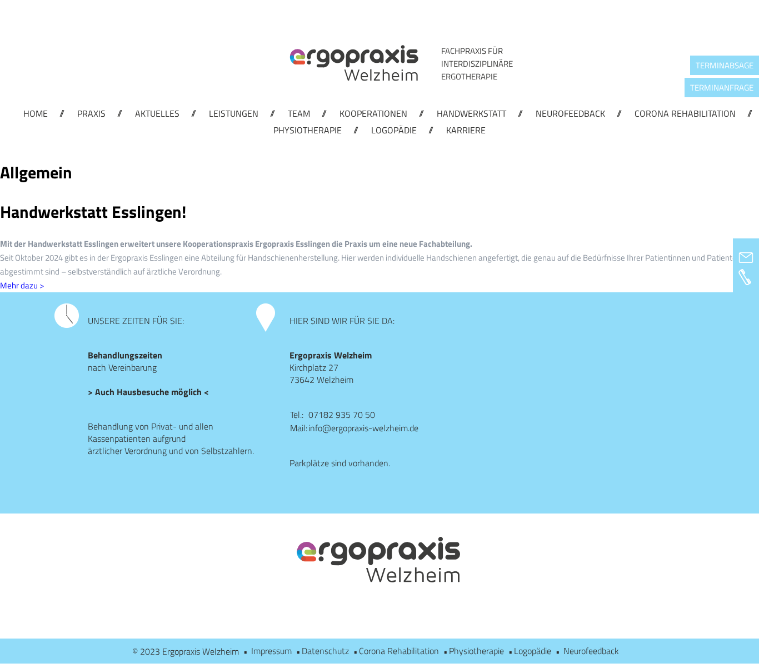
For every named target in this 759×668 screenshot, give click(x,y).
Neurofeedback (570, 113)
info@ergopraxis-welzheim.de (363, 428)
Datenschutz (325, 650)
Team (299, 113)
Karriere (466, 130)
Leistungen (233, 113)
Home (35, 113)
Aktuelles (157, 113)
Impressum (271, 650)
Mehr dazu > (22, 285)
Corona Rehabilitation (685, 113)
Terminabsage (724, 65)
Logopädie (394, 130)
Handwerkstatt (471, 113)
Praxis (91, 113)
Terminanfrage (721, 87)
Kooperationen (373, 113)
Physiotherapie (307, 130)
